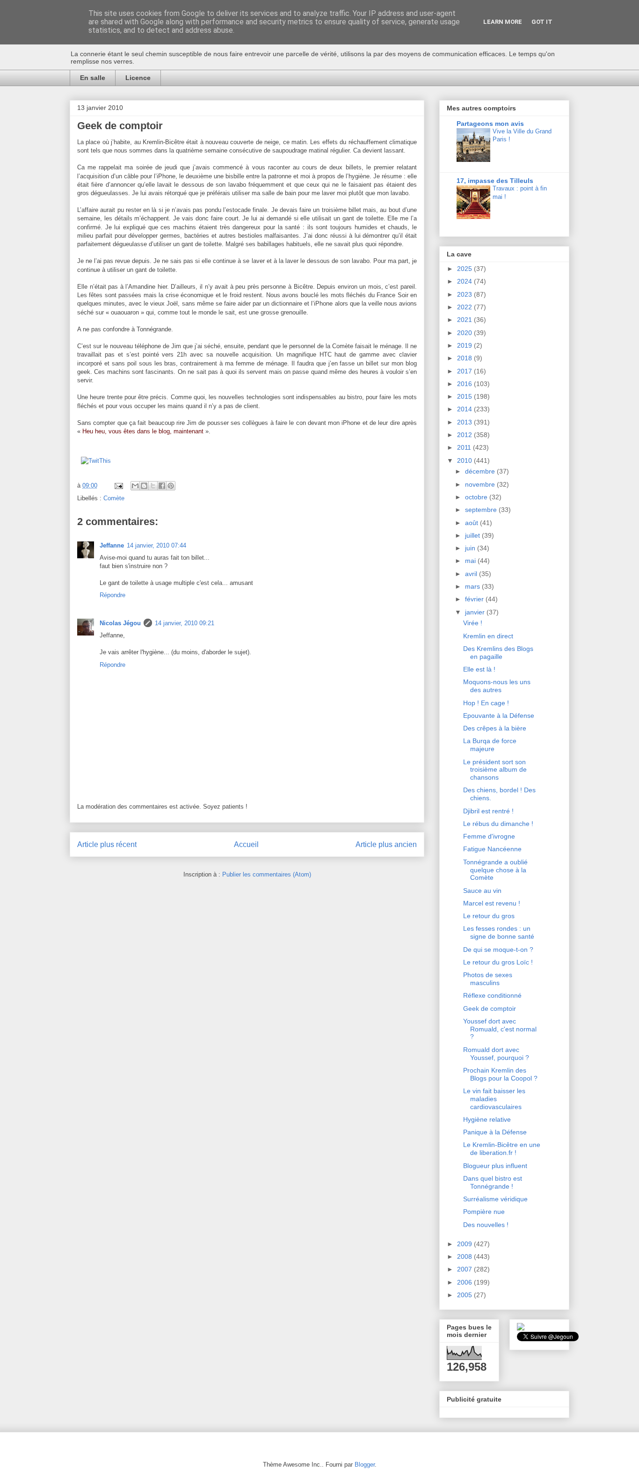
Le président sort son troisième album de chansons (495, 770)
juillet (473, 535)
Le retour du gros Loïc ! (498, 962)
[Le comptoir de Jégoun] (520, 1328)
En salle (92, 77)
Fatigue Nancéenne (492, 849)
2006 (465, 1282)
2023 (465, 294)
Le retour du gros (489, 916)
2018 (465, 358)
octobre (477, 497)
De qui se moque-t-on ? (498, 949)
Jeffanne (112, 545)
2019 (465, 345)
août (472, 522)
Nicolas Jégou (120, 623)
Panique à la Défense (495, 1132)
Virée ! (472, 623)
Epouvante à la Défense (498, 715)
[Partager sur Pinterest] (170, 485)
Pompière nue (484, 1211)
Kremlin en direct (488, 636)
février (475, 599)
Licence (138, 77)
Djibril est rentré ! (488, 811)
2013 (465, 422)
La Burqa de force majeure (489, 744)
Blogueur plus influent (495, 1165)
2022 (465, 307)
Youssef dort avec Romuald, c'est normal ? (500, 1029)
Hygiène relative (487, 1119)
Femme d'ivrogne (489, 836)
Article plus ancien (386, 844)
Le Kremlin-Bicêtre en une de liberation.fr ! (501, 1148)
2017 (465, 371)
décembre (481, 471)
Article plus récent (107, 844)
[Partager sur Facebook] (162, 485)
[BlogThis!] (144, 485)
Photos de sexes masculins (487, 978)
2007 (465, 1269)
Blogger (365, 1464)
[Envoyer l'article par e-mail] (118, 485)
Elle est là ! (479, 669)
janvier (476, 612)
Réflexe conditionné (492, 995)
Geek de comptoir (489, 1008)
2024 (465, 281)
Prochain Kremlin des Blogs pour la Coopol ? (500, 1074)
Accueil (246, 844)
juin (471, 548)
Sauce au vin (482, 890)
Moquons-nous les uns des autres (496, 686)
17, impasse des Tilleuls (495, 180)
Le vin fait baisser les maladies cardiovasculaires (494, 1098)
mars (473, 586)
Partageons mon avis (490, 123)
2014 (465, 409)
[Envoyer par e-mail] (135, 485)
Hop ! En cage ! (486, 703)
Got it (541, 21)
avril (472, 573)
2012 (465, 434)
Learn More (502, 21)
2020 (465, 332)
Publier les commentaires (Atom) (266, 874)
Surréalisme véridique (495, 1199)
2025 (465, 268)
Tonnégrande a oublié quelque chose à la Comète (495, 870)
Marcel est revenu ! (491, 903)
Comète (113, 498)
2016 (465, 383)
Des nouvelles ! (485, 1224)
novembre (481, 484)
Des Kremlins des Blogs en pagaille (498, 652)
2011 (465, 447)
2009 (465, 1244)
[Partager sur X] (153, 485)
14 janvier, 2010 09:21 (184, 623)
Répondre (112, 595)
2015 (465, 396)
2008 (465, 1256)
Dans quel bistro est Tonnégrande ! (492, 1182)
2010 (465, 460)
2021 (465, 319)
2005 (465, 1295)
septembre (482, 509)
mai (471, 560)
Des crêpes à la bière (494, 728)
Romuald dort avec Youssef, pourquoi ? (496, 1053)
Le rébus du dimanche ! (498, 823)
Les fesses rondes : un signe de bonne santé (498, 932)
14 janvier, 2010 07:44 (156, 545)
